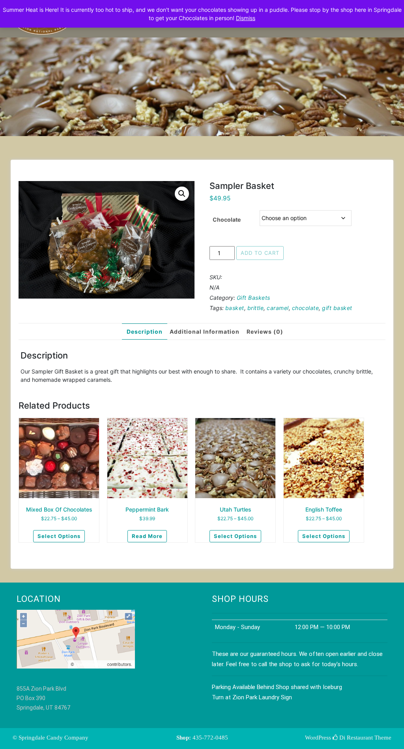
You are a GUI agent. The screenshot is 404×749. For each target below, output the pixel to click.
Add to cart (260, 253)
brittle (255, 307)
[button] (182, 194)
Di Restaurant (355, 737)
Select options (58, 536)
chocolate (305, 307)
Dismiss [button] (245, 18)
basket (234, 307)
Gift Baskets (253, 297)
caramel (278, 307)
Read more (147, 536)
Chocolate (227, 219)
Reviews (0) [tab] (265, 331)
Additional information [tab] (204, 331)
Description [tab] (145, 331)
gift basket (337, 307)
